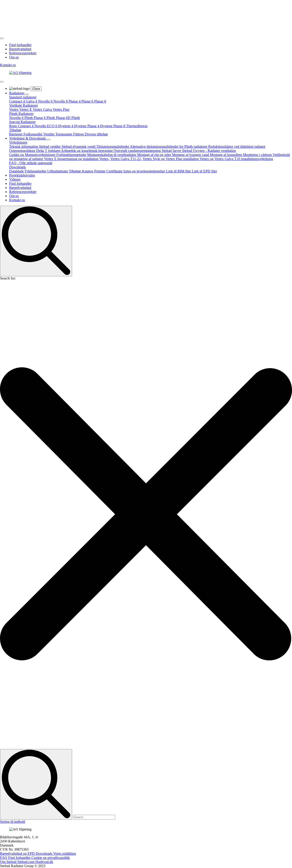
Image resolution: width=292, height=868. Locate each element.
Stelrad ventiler (50, 146)
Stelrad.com (26, 862)
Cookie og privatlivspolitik (50, 858)
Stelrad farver (172, 151)
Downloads (17, 167)
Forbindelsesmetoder (71, 155)
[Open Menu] (2, 38)
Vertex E (26, 109)
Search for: (8, 278)
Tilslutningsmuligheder (113, 146)
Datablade (16, 171)
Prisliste (100, 171)
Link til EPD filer (204, 171)
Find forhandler (20, 45)
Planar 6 (87, 101)
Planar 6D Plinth (68, 118)
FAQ (4, 858)
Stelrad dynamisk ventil (79, 146)
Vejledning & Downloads (28, 138)
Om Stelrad (8, 862)
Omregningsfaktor (22, 151)
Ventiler (49, 134)
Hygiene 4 (66, 126)
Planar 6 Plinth (45, 118)
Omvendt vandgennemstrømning (138, 151)
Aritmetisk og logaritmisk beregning (87, 151)
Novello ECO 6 (46, 126)
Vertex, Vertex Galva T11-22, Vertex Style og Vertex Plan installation (149, 159)
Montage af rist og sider (154, 155)
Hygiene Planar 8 (113, 126)
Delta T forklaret (48, 151)
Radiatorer (17, 93)
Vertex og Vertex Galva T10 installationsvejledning (236, 159)
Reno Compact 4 (21, 126)
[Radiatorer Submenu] (27, 94)
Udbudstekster (58, 171)
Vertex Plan (61, 109)
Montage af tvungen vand (191, 155)
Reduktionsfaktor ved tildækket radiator (236, 146)
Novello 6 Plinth (21, 118)
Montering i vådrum (258, 155)
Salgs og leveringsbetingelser (144, 171)
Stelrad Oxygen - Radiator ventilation (209, 151)
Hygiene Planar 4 (87, 126)
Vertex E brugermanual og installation (71, 159)
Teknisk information (24, 146)
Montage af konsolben (226, 155)
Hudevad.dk (44, 862)
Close (36, 88)
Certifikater (114, 171)
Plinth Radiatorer (21, 114)
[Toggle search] (36, 241)
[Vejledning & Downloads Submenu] (48, 139)
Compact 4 (17, 101)
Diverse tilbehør (96, 134)
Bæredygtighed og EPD (18, 853)
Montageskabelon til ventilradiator (112, 155)
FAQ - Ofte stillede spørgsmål (30, 163)
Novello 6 (45, 101)
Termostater (64, 134)
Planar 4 (75, 101)
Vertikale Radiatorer (23, 105)
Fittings (79, 134)
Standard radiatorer (22, 97)
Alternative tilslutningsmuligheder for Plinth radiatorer (169, 146)
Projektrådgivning (22, 175)
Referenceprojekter (22, 53)
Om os (14, 57)
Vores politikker (64, 853)
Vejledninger (18, 142)
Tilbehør (15, 130)
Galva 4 (32, 101)
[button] (146, 514)
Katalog (88, 171)
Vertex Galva (43, 109)
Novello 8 (61, 101)
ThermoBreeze (137, 126)
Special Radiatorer (22, 122)
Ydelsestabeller (35, 171)
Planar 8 (100, 101)
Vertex (14, 109)
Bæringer (16, 134)
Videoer (15, 179)
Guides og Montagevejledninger (32, 155)
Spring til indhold (12, 821)
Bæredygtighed (20, 49)
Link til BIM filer (179, 171)
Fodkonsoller (33, 134)
